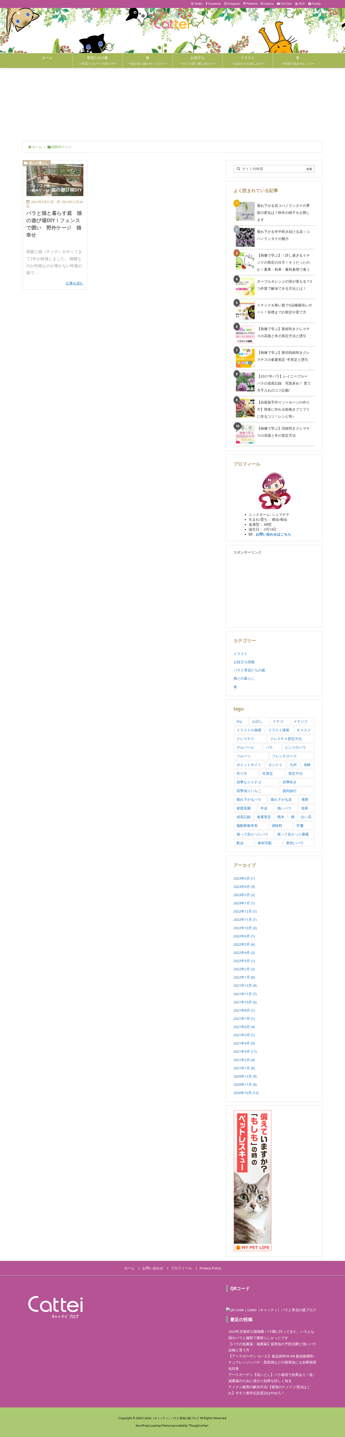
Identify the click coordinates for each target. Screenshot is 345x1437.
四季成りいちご (249, 790)
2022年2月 (244, 969)
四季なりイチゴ (249, 782)
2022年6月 (244, 936)
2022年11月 (245, 919)
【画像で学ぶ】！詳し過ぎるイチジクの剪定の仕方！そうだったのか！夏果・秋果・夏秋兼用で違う (283, 262)
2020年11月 (245, 1084)
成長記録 (244, 816)
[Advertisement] (172, 103)
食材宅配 (265, 842)
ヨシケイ (275, 764)
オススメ (304, 730)
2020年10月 (246, 1092)
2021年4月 (244, 1043)
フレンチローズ (284, 756)
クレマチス (245, 738)
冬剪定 (267, 773)
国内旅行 (290, 790)
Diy (239, 721)
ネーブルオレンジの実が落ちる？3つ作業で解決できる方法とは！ (284, 285)
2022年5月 (244, 944)
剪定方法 (295, 773)
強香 (304, 808)
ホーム (37, 147)
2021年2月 (244, 1059)
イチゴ (278, 721)
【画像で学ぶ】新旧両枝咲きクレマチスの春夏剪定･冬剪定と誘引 (283, 356)
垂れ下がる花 (281, 799)
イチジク (301, 721)
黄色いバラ (295, 842)
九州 (293, 764)
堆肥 (304, 799)
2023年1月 (244, 903)
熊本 (280, 816)
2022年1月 (244, 977)
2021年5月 (244, 1034)
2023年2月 (244, 894)
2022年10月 (245, 927)
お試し (257, 721)
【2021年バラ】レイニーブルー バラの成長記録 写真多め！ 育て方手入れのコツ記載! (284, 383)
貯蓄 (300, 825)
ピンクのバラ (295, 747)
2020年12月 (245, 1076)
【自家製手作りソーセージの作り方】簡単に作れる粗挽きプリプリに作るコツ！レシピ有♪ (283, 409)
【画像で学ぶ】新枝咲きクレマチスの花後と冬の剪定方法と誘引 (283, 332)
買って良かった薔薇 (293, 834)
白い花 (306, 816)
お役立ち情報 (244, 661)
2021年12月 (245, 985)
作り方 (242, 773)
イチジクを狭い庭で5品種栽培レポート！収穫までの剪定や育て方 (284, 308)
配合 (240, 842)
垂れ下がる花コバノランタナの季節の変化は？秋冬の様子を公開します (283, 212)
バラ (269, 747)
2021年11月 (245, 993)
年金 (264, 808)
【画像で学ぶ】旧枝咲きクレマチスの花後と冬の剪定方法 (283, 432)
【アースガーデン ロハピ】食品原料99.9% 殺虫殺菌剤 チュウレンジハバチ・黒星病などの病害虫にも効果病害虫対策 (272, 1362)
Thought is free (198, 1425)
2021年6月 (244, 1026)
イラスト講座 (278, 730)
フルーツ (244, 756)
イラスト (241, 653)
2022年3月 (244, 960)
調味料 (277, 825)
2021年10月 (245, 1002)
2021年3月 (245, 1051)
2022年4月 (244, 952)
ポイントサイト (249, 764)
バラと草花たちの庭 (249, 670)
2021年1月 (244, 1068)
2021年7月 (244, 1018)
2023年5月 (244, 878)
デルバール (245, 747)
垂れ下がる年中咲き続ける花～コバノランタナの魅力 (283, 235)
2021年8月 (244, 1010)
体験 (307, 764)
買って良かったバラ (252, 834)
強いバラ (284, 808)
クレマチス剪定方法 (286, 738)
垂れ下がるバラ (249, 799)
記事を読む (75, 283)
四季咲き (290, 782)
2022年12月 (245, 911)
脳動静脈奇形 (247, 825)
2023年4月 (244, 886)
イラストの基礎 (249, 730)
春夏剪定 (264, 816)
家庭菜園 (244, 808)
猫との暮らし (39, 163)
